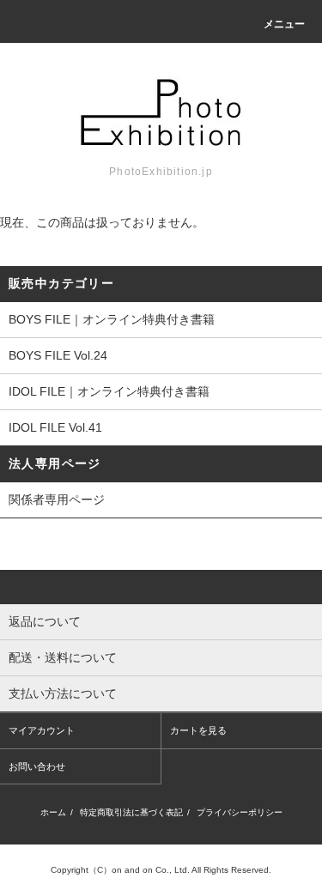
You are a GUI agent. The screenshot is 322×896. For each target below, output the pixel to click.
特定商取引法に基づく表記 (131, 812)
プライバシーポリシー (240, 812)
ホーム (53, 812)
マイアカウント (42, 730)
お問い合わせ (37, 766)
